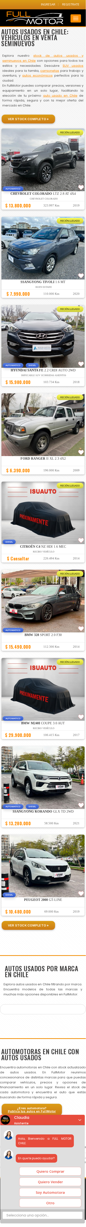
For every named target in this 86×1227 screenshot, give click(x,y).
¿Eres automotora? (32, 1109)
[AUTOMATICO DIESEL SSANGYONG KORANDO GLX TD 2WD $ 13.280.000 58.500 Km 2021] (43, 829)
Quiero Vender (50, 1181)
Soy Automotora (50, 1192)
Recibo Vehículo (43, 551)
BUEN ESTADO (43, 287)
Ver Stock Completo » (28, 119)
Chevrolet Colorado (44, 198)
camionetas (49, 70)
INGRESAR (48, 4)
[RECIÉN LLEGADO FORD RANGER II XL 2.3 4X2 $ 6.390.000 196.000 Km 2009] (43, 476)
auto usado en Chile (60, 95)
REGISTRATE (70, 4)
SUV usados (73, 65)
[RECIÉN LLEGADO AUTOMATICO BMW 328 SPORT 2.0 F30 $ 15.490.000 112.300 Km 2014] (43, 653)
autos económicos (37, 75)
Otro (50, 1202)
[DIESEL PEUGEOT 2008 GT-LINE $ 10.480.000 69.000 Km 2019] (43, 917)
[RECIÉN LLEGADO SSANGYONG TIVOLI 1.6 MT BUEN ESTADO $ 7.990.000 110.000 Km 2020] (43, 300)
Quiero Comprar (50, 1171)
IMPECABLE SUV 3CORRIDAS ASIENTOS (43, 375)
